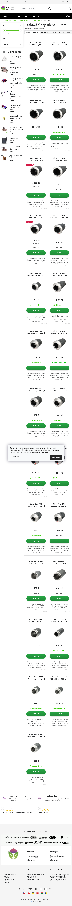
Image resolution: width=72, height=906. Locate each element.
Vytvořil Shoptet (37, 901)
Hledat (49, 8)
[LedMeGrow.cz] (24, 893)
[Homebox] (11, 842)
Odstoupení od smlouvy (11, 881)
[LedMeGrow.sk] (29, 893)
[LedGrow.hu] (42, 893)
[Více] (66, 16)
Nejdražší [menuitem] (56, 32)
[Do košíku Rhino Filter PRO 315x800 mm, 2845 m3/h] (36, 79)
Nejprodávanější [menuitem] (32, 32)
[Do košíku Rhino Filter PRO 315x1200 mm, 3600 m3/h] (36, 137)
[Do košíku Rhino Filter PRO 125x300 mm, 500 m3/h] (59, 425)
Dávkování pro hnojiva (33, 879)
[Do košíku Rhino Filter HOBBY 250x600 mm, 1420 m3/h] (36, 598)
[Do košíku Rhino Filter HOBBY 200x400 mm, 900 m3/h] (36, 656)
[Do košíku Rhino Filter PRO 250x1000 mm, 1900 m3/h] (59, 195)
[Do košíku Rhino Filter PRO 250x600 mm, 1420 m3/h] (36, 195)
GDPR (6, 876)
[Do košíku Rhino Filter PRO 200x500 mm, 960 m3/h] (59, 252)
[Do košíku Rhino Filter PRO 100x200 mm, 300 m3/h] (36, 541)
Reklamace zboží (9, 879)
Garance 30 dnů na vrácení (58, 877)
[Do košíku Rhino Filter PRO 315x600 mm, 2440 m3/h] (59, 80)
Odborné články (31, 877)
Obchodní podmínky (10, 874)
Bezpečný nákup (55, 881)
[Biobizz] (58, 842)
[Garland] (41, 837)
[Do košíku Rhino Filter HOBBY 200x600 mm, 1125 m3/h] (59, 598)
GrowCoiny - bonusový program (59, 874)
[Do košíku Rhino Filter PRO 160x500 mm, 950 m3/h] (59, 310)
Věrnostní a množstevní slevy (58, 876)
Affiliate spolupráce (9, 884)
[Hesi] (60, 837)
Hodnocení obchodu (7, 2)
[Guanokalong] (21, 842)
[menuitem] (8, 16)
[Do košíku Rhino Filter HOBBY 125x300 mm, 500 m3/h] (59, 714)
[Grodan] (30, 842)
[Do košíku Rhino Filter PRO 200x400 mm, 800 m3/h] (36, 310)
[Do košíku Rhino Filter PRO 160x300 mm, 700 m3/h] (36, 368)
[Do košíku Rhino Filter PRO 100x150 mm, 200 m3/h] (59, 541)
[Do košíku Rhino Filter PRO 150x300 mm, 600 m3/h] (36, 425)
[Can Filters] (32, 837)
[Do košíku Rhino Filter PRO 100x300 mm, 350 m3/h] (59, 483)
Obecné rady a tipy (32, 876)
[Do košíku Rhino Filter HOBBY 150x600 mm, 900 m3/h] (59, 656)
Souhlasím (56, 457)
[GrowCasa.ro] (46, 893)
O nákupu (19, 2)
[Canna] (40, 842)
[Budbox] (49, 842)
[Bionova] (22, 837)
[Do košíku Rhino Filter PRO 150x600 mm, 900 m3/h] (59, 368)
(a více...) (46, 832)
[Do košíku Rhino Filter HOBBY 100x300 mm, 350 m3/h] (36, 771)
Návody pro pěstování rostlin (35, 874)
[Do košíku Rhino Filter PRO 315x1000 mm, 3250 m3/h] (59, 137)
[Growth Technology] (51, 837)
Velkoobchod (8, 882)
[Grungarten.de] (33, 893)
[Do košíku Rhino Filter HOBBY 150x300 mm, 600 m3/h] (36, 713)
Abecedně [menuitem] (66, 32)
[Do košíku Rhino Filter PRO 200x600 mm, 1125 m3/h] (36, 252)
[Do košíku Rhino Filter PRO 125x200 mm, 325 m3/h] (36, 483)
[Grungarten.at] (37, 893)
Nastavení (15, 456)
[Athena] (13, 837)
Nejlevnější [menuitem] (45, 32)
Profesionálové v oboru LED (58, 879)
